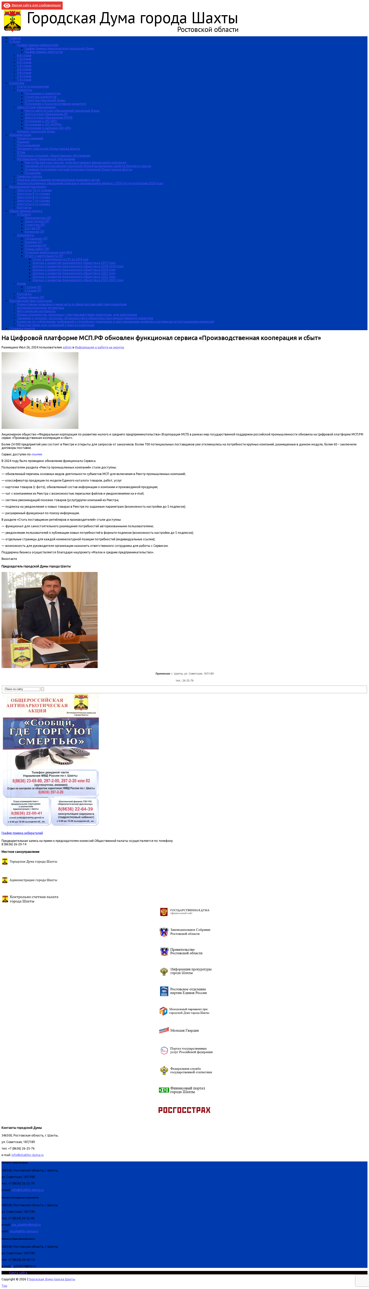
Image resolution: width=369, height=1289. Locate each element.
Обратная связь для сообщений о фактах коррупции (55, 325)
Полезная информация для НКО (48, 252)
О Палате (24, 214)
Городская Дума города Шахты (52, 1279)
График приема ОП (30, 297)
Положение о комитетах (43, 93)
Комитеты (24, 90)
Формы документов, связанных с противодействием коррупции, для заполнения (77, 314)
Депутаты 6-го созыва (33, 204)
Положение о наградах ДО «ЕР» (48, 128)
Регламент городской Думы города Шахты (48, 148)
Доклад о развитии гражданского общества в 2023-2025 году (78, 280)
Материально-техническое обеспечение (46, 159)
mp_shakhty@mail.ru (26, 1224)
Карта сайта (18, 1272)
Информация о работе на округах (99, 347)
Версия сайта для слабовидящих (35, 5)
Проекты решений (30, 138)
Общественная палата (25, 211)
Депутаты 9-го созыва (33, 193)
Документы (25, 235)
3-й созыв (24, 72)
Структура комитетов (41, 97)
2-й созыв (24, 76)
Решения (23, 141)
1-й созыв (24, 79)
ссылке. (37, 454)
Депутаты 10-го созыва (34, 190)
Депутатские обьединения (36, 107)
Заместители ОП (37, 221)
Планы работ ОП (37, 249)
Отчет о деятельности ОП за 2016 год (60, 259)
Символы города (29, 176)
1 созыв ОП (33, 287)
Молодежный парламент (27, 186)
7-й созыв (24, 59)
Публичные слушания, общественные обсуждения (53, 155)
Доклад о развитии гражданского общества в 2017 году (74, 262)
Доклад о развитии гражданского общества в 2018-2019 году (78, 266)
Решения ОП (33, 242)
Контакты (24, 207)
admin (67, 347)
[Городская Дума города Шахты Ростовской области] (125, 31)
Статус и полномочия (33, 86)
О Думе (14, 41)
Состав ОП (32, 228)
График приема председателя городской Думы (59, 48)
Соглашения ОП (36, 238)
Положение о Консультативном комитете (55, 103)
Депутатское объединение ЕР (46, 114)
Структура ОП (35, 224)
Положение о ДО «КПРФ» (43, 124)
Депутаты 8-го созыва (33, 197)
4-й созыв (24, 69)
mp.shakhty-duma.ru (24, 1231)
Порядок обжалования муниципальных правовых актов (58, 180)
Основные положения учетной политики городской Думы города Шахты (78, 169)
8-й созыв (24, 55)
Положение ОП (36, 245)
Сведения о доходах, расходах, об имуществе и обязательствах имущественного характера (85, 318)
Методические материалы (36, 311)
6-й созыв (24, 62)
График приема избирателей (37, 45)
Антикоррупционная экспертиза (40, 307)
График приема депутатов (44, 52)
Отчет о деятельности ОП (44, 256)
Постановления (28, 145)
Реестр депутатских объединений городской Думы (62, 110)
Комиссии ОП (34, 231)
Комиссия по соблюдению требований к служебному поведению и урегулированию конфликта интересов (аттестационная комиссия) (115, 321)
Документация (20, 135)
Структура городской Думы (45, 100)
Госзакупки (33, 173)
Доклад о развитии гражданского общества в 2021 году (74, 273)
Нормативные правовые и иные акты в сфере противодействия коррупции (72, 304)
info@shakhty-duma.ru (28, 1155)
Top (4, 1285)
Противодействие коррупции (30, 301)
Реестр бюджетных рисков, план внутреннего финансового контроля (75, 162)
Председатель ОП (38, 218)
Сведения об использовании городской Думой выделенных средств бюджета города (88, 166)
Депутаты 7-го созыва (33, 200)
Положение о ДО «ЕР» (41, 121)
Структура (16, 83)
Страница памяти (22, 328)
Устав (21, 152)
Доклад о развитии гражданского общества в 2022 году (74, 276)
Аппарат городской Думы (36, 131)
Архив (21, 283)
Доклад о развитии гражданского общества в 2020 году (74, 269)
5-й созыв (24, 65)
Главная (15, 38)
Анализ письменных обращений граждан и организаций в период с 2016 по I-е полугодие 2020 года (90, 183)
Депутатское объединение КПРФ (49, 117)
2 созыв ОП (33, 290)
